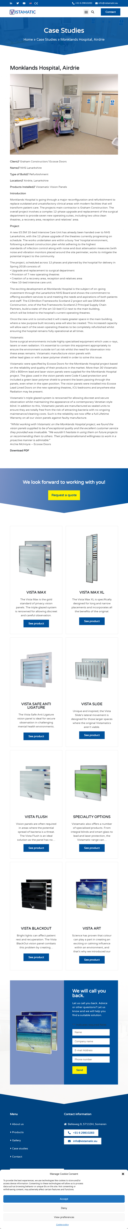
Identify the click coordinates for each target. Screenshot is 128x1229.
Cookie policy (62, 1225)
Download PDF (19, 450)
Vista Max (36, 592)
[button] (123, 1174)
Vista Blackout (36, 928)
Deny (64, 1208)
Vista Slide (91, 704)
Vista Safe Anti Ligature (36, 706)
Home (28, 40)
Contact (111, 12)
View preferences (64, 1217)
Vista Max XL (92, 592)
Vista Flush (36, 817)
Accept (64, 1198)
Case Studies (46, 40)
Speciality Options (91, 817)
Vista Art (92, 928)
